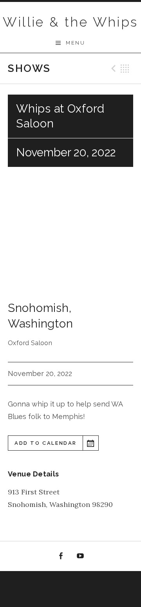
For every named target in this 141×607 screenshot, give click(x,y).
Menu (75, 43)
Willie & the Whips (70, 22)
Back (125, 68)
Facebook (61, 556)
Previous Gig (112, 68)
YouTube (81, 556)
